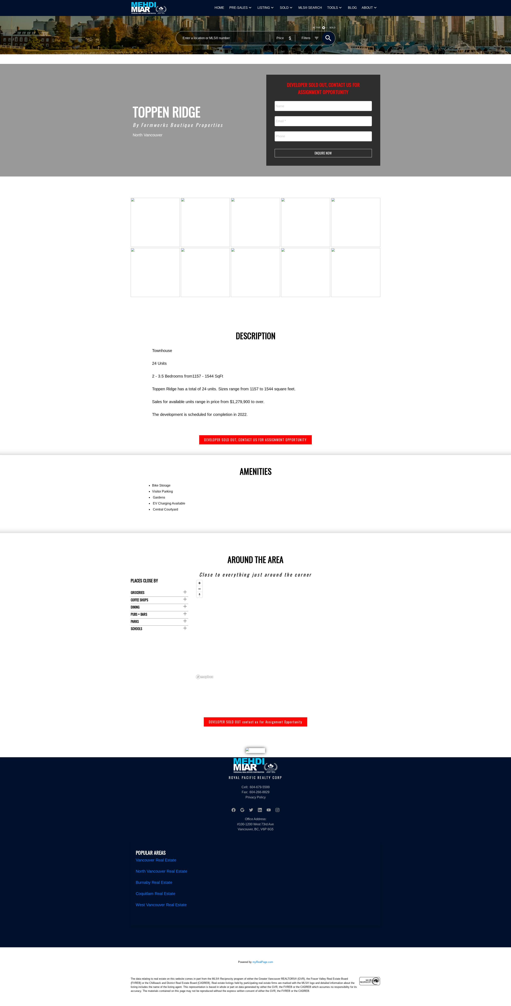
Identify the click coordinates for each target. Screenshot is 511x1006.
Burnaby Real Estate (154, 882)
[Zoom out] (199, 589)
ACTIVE (317, 27)
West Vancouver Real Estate (161, 905)
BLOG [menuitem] (352, 7)
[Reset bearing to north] (199, 595)
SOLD (284, 7)
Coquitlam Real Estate (155, 893)
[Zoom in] (199, 583)
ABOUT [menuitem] (367, 7)
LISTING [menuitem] (263, 7)
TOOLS (332, 7)
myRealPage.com (263, 961)
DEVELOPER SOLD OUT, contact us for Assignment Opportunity (255, 440)
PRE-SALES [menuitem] (238, 7)
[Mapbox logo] (204, 677)
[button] (255, 439)
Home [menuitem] (219, 7)
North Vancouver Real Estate (161, 871)
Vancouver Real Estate (156, 860)
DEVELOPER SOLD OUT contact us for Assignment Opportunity (255, 722)
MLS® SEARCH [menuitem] (310, 7)
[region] (287, 629)
